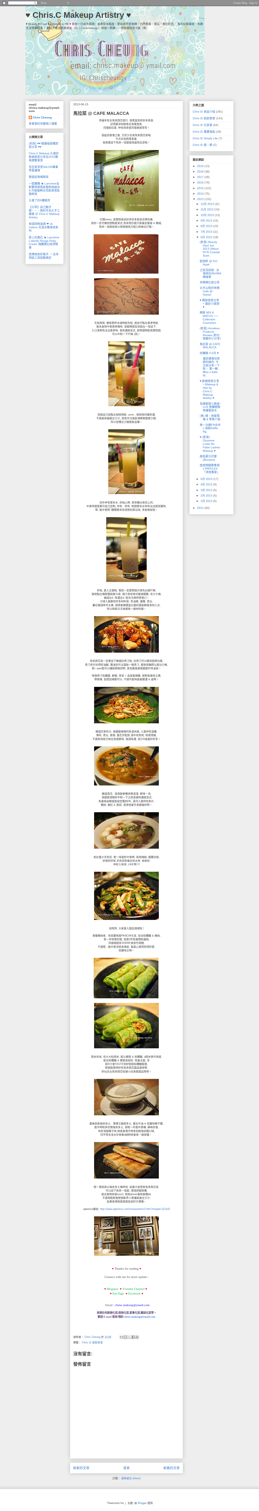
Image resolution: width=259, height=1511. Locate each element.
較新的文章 (81, 1468)
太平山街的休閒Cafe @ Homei (210, 291)
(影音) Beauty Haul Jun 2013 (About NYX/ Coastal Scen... (210, 248)
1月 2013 (207, 501)
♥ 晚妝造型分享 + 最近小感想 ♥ (209, 303)
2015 (200, 188)
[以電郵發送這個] (122, 1337)
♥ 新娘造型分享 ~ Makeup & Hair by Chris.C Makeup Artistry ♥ (209, 389)
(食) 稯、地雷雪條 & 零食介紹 (210, 417)
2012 (200, 507)
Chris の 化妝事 (202, 125)
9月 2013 (207, 220)
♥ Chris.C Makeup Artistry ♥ (78, 15)
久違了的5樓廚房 (39, 200)
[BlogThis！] (125, 1337)
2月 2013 (207, 495)
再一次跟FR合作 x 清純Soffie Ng (210, 428)
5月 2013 (207, 479)
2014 (200, 193)
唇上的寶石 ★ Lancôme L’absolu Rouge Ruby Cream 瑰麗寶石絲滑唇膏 (44, 242)
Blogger (142, 1503)
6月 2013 (207, 237)
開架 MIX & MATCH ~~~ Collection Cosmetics (209, 317)
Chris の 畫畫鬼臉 (204, 131)
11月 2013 (207, 209)
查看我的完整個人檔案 (43, 123)
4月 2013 (207, 484)
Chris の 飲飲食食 (92, 1342)
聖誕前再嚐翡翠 (39, 176)
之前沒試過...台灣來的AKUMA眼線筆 (210, 273)
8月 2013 (207, 226)
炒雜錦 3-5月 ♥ (209, 353)
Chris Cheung (42, 117)
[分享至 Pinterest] (137, 1337)
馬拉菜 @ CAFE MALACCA (210, 345)
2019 (200, 166)
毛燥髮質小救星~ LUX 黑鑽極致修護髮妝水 (210, 407)
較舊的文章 (171, 1468)
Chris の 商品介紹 (204, 111)
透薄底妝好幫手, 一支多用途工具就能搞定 (44, 256)
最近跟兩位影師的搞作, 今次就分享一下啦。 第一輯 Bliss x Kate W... (210, 367)
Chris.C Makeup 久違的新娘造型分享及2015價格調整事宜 (44, 157)
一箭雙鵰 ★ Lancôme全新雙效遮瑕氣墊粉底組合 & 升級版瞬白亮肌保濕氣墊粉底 (44, 188)
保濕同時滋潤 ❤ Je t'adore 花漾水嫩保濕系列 (43, 227)
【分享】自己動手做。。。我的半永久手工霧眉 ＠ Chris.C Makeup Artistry (44, 212)
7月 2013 (207, 231)
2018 (200, 171)
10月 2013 (208, 215)
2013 (200, 199)
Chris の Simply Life (205, 138)
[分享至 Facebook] (133, 1337)
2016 (200, 182)
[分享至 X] (129, 1337)
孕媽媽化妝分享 (210, 282)
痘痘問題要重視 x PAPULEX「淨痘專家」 (210, 469)
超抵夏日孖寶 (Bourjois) (208, 458)
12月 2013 (208, 204)
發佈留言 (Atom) (130, 1478)
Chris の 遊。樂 (202, 144)
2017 (200, 177)
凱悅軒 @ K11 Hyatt (209, 262)
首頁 (126, 1468)
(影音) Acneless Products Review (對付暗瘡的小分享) (210, 333)
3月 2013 (207, 490)
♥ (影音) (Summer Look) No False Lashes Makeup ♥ (210, 443)
